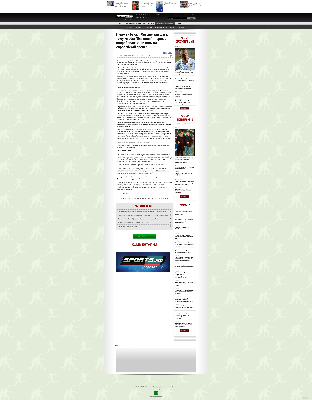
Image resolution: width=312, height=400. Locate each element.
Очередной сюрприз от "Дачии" (128, 226)
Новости (129, 27)
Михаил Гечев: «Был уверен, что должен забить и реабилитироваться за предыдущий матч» (184, 275)
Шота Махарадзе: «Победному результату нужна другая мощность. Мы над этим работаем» (184, 316)
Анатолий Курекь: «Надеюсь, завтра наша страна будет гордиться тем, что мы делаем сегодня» (121, 4)
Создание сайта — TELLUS (156, 396)
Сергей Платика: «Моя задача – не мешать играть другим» (184, 251)
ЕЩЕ (179, 23)
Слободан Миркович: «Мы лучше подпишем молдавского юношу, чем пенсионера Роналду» (184, 182)
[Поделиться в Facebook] (164, 53)
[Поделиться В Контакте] (171, 53)
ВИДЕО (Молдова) (160, 15)
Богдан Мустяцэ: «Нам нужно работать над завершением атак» (184, 266)
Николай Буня (140, 62)
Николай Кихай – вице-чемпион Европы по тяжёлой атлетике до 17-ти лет (184, 307)
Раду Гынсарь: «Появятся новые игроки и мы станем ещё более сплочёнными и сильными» (184, 258)
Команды (138, 27)
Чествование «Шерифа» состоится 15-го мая (133, 223)
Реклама (155, 386)
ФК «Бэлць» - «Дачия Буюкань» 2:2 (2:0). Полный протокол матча (184, 175)
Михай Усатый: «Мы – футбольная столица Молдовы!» (184, 167)
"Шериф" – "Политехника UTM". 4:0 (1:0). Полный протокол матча (184, 228)
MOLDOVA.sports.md (129, 193)
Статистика (180, 27)
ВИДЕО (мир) (152, 15)
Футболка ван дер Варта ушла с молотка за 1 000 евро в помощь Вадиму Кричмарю (146, 4)
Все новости (184, 108)
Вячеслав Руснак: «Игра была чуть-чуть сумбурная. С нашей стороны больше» (183, 324)
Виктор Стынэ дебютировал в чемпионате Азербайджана (183, 87)
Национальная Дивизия (165, 23)
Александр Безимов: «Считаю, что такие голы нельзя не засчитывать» (184, 213)
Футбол (150, 23)
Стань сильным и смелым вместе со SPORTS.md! (144, 199)
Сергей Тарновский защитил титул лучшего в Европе (170, 3)
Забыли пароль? (189, 15)
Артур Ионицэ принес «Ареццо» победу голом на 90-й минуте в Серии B (184, 283)
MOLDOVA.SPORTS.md (129, 56)
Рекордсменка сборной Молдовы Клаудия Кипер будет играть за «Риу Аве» (184, 291)
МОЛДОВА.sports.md (147, 386)
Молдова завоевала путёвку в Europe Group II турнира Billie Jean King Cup (195, 4)
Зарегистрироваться (180, 15)
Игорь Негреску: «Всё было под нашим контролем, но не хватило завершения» (184, 220)
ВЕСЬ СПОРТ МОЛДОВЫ (135, 23)
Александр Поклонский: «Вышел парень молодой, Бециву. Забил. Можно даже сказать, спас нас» (184, 72)
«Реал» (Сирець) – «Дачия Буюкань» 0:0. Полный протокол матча (184, 236)
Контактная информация (165, 386)
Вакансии (174, 386)
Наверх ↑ (305, 397)
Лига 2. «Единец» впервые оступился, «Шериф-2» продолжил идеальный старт (184, 299)
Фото (172, 27)
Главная (119, 23)
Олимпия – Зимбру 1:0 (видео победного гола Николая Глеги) (138, 219)
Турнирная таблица (161, 27)
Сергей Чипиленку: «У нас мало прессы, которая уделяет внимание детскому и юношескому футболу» (184, 160)
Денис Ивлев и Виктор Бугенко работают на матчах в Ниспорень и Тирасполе (184, 244)
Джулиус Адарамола (136, 158)
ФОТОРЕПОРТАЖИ (144, 15)
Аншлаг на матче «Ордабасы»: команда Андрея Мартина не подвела (184, 94)
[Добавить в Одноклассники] (166, 53)
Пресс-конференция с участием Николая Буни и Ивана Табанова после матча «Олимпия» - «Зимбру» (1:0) (142, 211)
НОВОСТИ (138, 15)
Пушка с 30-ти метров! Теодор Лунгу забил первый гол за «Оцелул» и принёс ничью (184, 102)
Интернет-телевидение (129, 19)
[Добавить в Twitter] (169, 53)
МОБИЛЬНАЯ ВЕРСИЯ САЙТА (141, 17)
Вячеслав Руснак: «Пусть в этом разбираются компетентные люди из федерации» (184, 80)
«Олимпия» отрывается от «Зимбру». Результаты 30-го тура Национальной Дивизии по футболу (143, 215)
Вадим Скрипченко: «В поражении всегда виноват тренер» (183, 190)
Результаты (148, 27)
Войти (194, 15)
